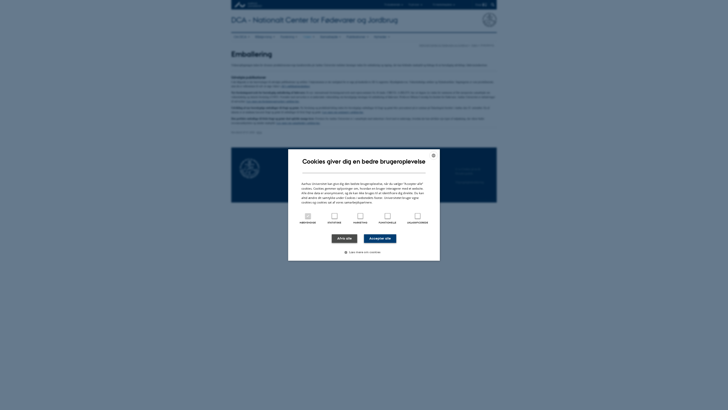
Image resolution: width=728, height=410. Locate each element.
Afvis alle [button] (344, 238)
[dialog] (364, 205)
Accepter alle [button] (380, 238)
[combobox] (433, 155)
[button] (363, 252)
